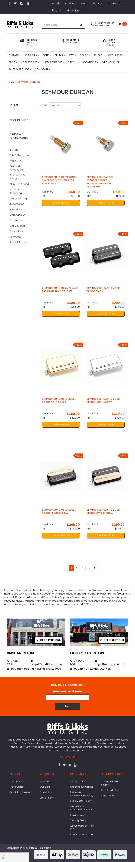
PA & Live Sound (19, 184)
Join (67, 706)
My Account (16, 781)
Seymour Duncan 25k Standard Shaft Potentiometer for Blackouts (100, 181)
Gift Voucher (110, 62)
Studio (98, 55)
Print (12, 62)
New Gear (15, 237)
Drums (58, 55)
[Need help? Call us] (92, 24)
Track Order (16, 786)
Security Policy (78, 820)
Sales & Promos (19, 69)
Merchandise (17, 215)
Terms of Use (77, 781)
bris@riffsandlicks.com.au (46, 664)
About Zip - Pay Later (82, 834)
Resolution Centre (19, 792)
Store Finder (47, 797)
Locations (89, 62)
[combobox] (60, 25)
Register (75, 10)
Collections (16, 231)
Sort (43, 105)
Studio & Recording (15, 191)
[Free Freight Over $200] (22, 42)
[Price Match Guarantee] (63, 41)
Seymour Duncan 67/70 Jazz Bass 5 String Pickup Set (60, 289)
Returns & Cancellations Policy (81, 794)
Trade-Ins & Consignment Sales (81, 808)
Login (58, 10)
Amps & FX (31, 55)
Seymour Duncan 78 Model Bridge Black (103, 289)
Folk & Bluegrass (19, 155)
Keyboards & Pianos (17, 176)
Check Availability (61, 203)
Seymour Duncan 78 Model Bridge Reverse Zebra (59, 511)
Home (10, 82)
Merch (72, 62)
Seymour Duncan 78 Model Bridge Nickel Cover (103, 400)
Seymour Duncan (29, 82)
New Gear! (42, 69)
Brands (56, 3)
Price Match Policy (80, 801)
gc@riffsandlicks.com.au (110, 664)
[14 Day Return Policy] (104, 42)
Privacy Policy (78, 815)
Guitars (14, 55)
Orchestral (116, 55)
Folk (46, 55)
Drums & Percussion (16, 167)
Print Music (16, 209)
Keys (72, 55)
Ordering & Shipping (81, 786)
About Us (97, 3)
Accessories (29, 62)
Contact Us (115, 3)
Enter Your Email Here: (67, 691)
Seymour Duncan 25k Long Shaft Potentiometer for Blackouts (59, 180)
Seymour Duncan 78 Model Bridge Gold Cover (59, 400)
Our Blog (45, 786)
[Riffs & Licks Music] (20, 24)
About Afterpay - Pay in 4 (82, 827)
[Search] (81, 25)
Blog (83, 3)
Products (70, 3)
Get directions (50, 640)
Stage (84, 55)
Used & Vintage (53, 62)
